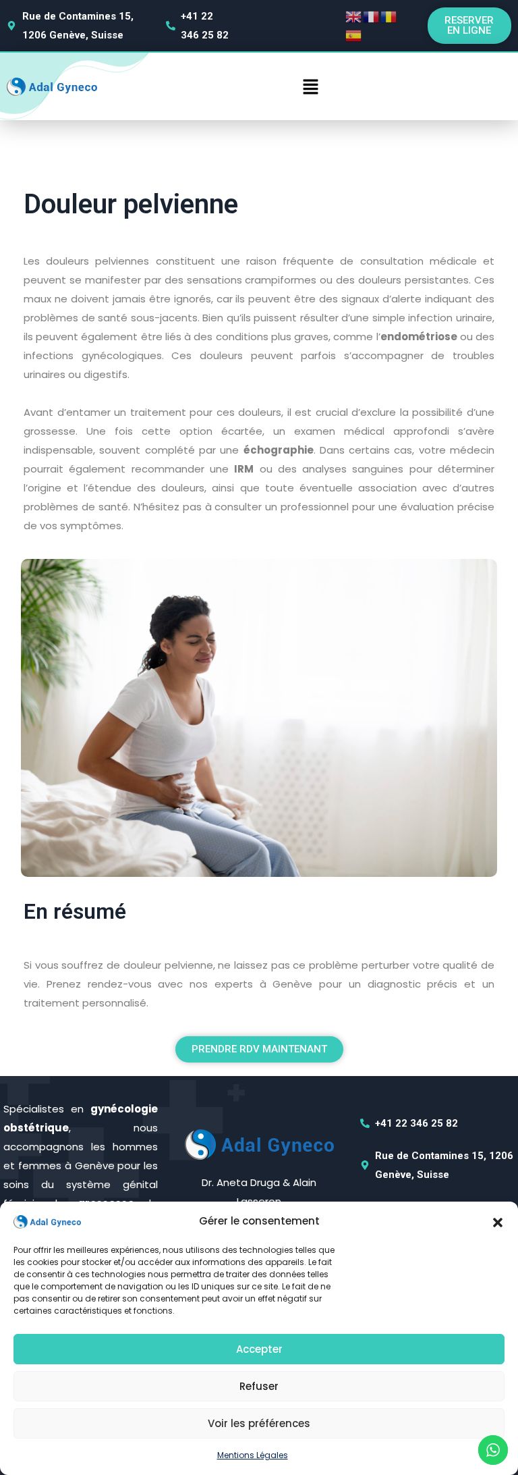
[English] (354, 16)
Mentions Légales (252, 1455)
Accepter (259, 1349)
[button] (498, 1221)
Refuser (259, 1386)
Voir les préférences (259, 1423)
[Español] (354, 35)
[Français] (371, 16)
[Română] (389, 16)
